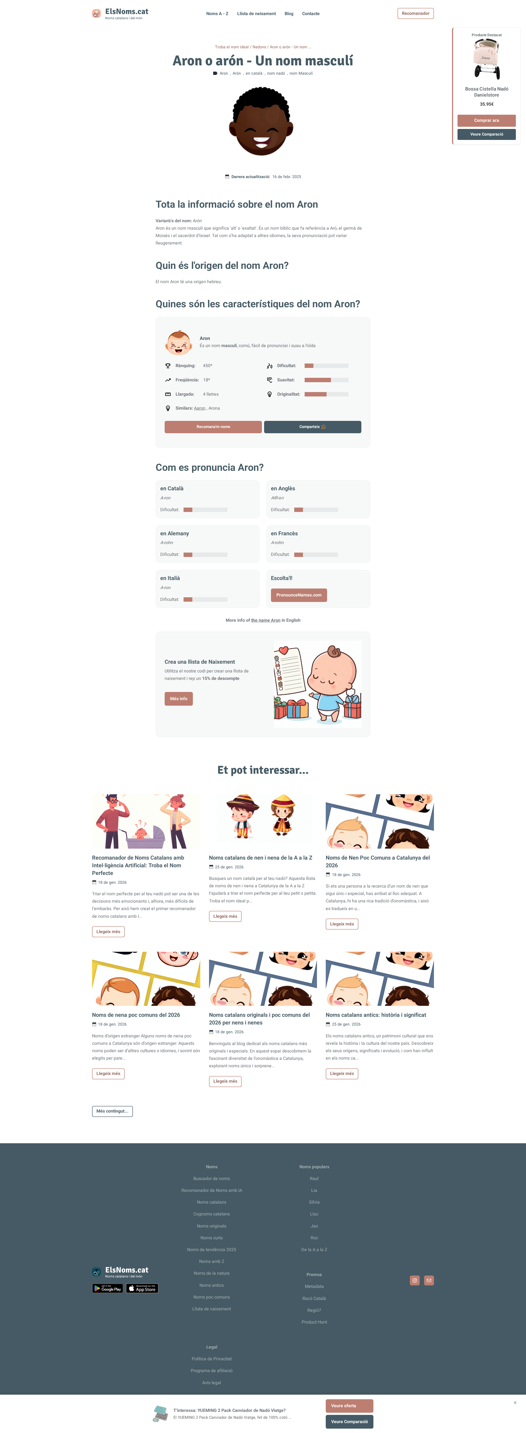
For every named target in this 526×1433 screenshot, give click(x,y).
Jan (314, 1226)
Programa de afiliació (212, 1370)
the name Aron (266, 620)
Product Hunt (314, 1322)
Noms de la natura (212, 1273)
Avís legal (211, 1382)
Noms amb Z (211, 1261)
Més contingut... (112, 1111)
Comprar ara (486, 120)
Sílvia (314, 1202)
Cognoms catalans (211, 1214)
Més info (178, 699)
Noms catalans (211, 1202)
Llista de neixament (256, 13)
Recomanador (416, 13)
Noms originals (211, 1226)
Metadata (314, 1286)
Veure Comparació (486, 134)
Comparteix (309, 427)
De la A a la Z (314, 1249)
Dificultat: (169, 509)
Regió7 (314, 1310)
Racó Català (314, 1298)
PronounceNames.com (299, 595)
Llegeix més (108, 931)
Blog (289, 13)
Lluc (314, 1214)
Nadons (259, 47)
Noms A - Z (217, 13)
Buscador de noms (211, 1178)
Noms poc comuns (211, 1297)
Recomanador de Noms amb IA (211, 1190)
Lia (314, 1190)
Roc (314, 1238)
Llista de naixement (211, 1309)
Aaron (199, 408)
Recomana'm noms (213, 427)
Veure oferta (343, 1406)
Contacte (311, 13)
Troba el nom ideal (232, 47)
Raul (314, 1178)
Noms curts (212, 1238)
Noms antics (211, 1285)
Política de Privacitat (212, 1359)
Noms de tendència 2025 (211, 1249)
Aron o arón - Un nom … (290, 47)
